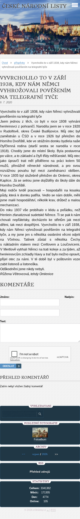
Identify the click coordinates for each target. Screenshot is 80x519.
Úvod (5, 62)
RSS (53, 510)
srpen (35, 454)
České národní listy (34, 6)
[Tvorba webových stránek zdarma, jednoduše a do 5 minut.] (48, 510)
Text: (3, 321)
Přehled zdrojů (40, 471)
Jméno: (4, 296)
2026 (45, 454)
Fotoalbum (40, 439)
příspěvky (19, 62)
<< (23, 454)
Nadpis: (69, 296)
